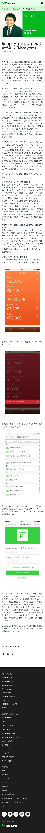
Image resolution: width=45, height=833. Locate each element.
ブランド (5, 782)
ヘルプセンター (7, 700)
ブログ (4, 708)
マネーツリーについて (9, 770)
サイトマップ (6, 806)
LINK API (5, 721)
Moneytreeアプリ (7, 677)
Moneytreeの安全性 (8, 696)
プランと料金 (6, 689)
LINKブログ (6, 753)
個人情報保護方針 (8, 794)
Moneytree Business (8, 733)
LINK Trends (6, 729)
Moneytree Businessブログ (10, 737)
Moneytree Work (7, 685)
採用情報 (5, 786)
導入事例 (5, 745)
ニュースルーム (7, 778)
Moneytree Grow (7, 681)
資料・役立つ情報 (8, 757)
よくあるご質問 (7, 761)
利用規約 (5, 790)
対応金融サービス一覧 (9, 704)
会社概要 (5, 774)
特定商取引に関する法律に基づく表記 (15, 798)
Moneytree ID (6, 693)
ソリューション (7, 749)
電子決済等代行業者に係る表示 (12, 802)
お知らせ (5, 8)
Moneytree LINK (7, 717)
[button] (42, 3)
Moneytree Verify (7, 741)
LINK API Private (7, 725)
